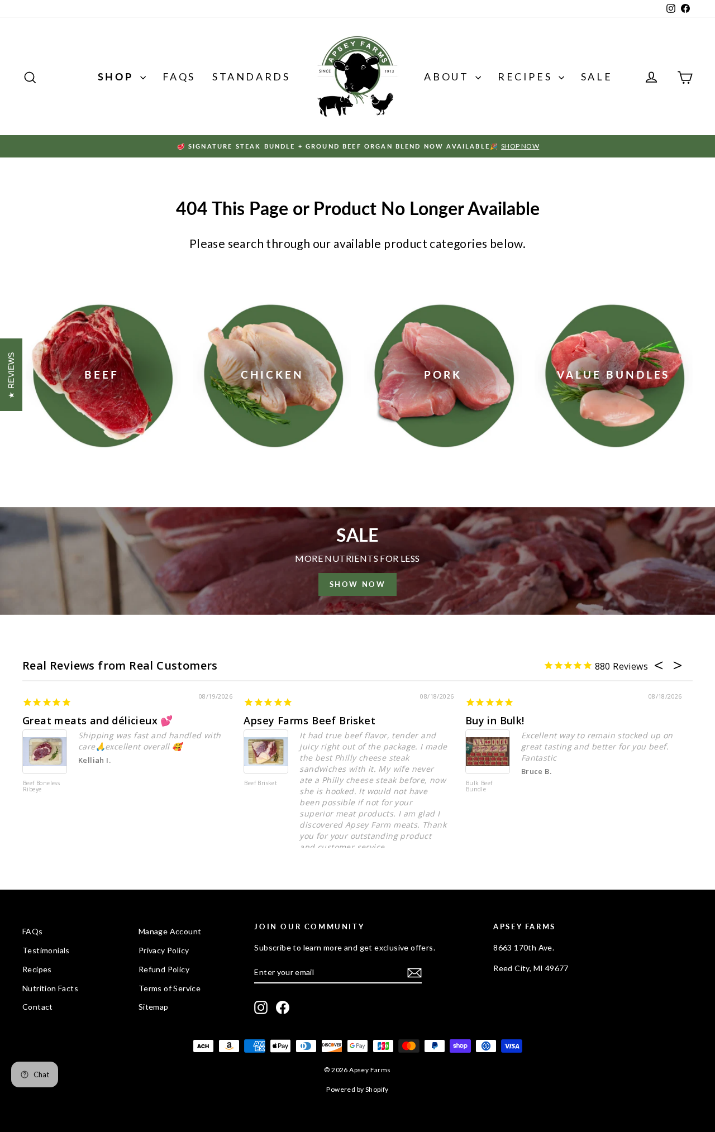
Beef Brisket (260, 783)
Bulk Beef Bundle (479, 786)
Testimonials (46, 950)
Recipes (527, 76)
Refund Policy (164, 969)
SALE (596, 76)
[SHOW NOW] (357, 561)
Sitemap (154, 1006)
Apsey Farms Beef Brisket (309, 720)
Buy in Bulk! (495, 720)
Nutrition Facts (50, 988)
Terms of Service (170, 988)
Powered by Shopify (357, 1089)
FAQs (179, 76)
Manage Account (170, 931)
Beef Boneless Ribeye (41, 786)
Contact (37, 1006)
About (448, 76)
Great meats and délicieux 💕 (97, 720)
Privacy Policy (164, 950)
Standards (251, 76)
